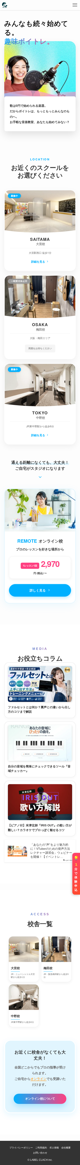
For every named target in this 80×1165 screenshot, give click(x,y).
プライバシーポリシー (21, 1147)
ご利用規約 (41, 1147)
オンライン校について (40, 1098)
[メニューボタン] (75, 5)
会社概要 (66, 1147)
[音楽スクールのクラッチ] (5, 5)
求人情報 (54, 1147)
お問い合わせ (40, 1152)
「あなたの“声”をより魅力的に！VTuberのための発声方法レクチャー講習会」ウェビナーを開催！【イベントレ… (51, 850)
